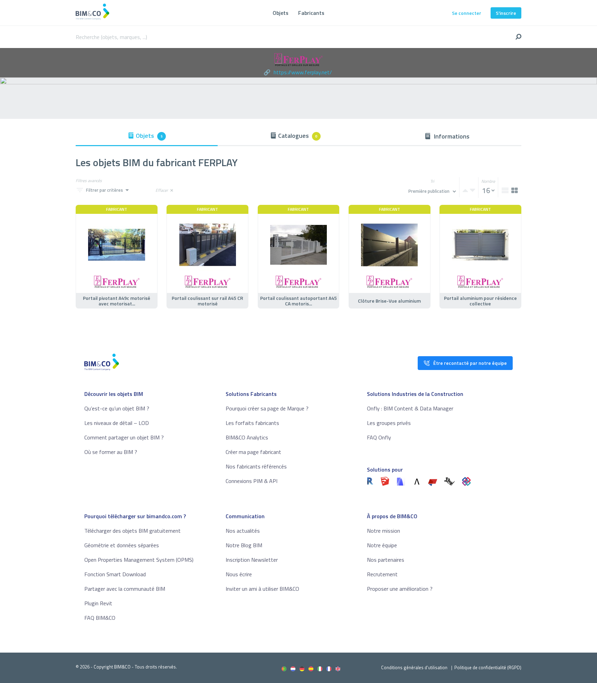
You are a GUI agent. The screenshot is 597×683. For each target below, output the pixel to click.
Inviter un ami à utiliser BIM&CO (262, 589)
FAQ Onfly (379, 437)
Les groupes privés (389, 423)
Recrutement (382, 574)
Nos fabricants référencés (256, 466)
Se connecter (466, 13)
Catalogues (298, 135)
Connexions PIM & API (251, 481)
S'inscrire (506, 13)
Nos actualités (243, 531)
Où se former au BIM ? (110, 452)
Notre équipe (382, 545)
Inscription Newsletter (252, 560)
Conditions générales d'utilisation (414, 667)
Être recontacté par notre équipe (470, 363)
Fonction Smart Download (115, 574)
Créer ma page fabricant (253, 452)
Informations (451, 136)
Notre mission (383, 531)
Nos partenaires (385, 560)
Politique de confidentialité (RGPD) (487, 667)
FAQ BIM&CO (99, 618)
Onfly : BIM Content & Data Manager (410, 408)
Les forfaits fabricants (252, 423)
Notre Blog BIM (244, 545)
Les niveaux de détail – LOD (116, 423)
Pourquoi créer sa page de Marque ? (267, 408)
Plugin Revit (98, 603)
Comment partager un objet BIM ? (124, 437)
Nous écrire (239, 574)
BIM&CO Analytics (247, 437)
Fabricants (311, 13)
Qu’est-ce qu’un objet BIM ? (116, 408)
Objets (280, 13)
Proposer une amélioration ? (400, 589)
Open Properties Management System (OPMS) (138, 560)
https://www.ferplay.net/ (303, 72)
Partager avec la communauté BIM (124, 589)
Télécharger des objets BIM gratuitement (132, 531)
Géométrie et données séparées (121, 545)
